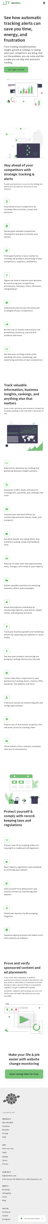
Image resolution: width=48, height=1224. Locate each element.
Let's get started (16, 69)
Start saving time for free (24, 1074)
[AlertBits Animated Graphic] (24, 1099)
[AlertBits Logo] (11, 3)
